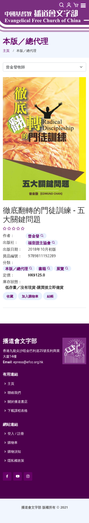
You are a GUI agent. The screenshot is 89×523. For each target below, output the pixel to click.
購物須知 (14, 451)
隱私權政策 (16, 460)
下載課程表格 (18, 410)
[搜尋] (62, 5)
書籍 (42, 268)
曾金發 (34, 236)
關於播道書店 (18, 401)
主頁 (6, 50)
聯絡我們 (14, 392)
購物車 (13, 442)
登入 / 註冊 (16, 433)
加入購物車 (30, 296)
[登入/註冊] (69, 5)
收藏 (10, 296)
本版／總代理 (17, 268)
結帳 (50, 296)
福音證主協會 (40, 242)
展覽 (60, 268)
